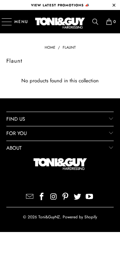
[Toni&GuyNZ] (60, 21)
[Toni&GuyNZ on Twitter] (78, 197)
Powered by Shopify (80, 217)
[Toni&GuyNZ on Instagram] (54, 197)
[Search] (95, 21)
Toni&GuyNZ (49, 217)
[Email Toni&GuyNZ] (30, 197)
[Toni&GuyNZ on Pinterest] (66, 197)
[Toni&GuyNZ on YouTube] (89, 197)
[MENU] (3, 21)
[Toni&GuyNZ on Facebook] (42, 197)
